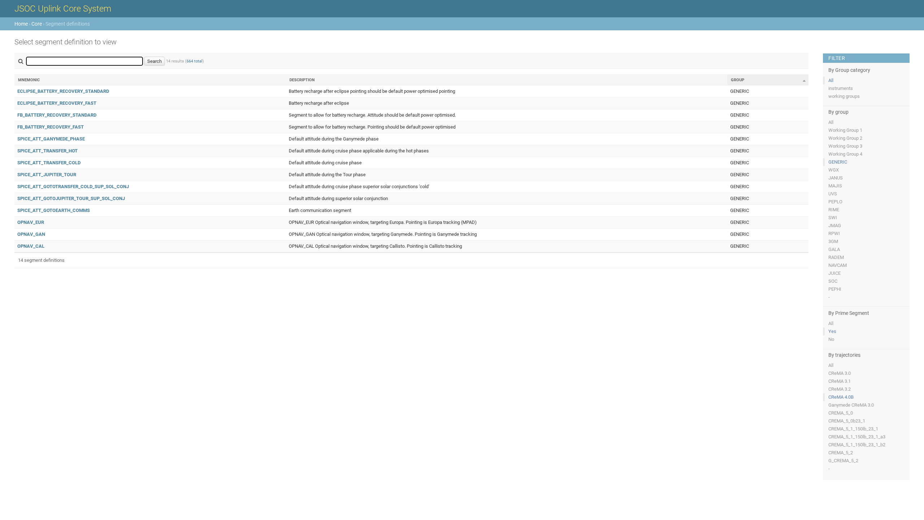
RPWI (834, 233)
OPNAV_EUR (30, 222)
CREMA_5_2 (840, 452)
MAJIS (835, 185)
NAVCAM (837, 265)
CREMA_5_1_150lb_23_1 (853, 429)
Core (36, 24)
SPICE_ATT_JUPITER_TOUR (46, 174)
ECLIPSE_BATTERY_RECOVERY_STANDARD (63, 91)
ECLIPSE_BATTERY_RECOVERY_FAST (56, 103)
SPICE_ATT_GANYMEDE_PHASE (51, 139)
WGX (833, 170)
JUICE (834, 273)
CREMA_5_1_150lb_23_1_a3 (856, 436)
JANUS (835, 178)
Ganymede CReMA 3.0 (851, 405)
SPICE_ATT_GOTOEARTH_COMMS (53, 210)
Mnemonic (29, 80)
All (830, 80)
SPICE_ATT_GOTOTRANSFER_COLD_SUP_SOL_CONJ (73, 186)
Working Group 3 (845, 146)
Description (302, 80)
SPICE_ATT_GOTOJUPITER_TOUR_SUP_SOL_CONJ (71, 198)
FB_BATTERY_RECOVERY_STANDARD (56, 115)
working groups (844, 96)
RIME (833, 209)
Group (737, 80)
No (831, 339)
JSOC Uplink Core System (62, 9)
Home (21, 24)
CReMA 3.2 (839, 389)
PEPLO (835, 201)
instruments (840, 88)
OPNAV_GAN (31, 234)
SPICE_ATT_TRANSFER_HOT (47, 150)
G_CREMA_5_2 (843, 460)
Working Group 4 (845, 154)
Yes (832, 331)
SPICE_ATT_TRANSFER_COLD (48, 162)
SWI (832, 217)
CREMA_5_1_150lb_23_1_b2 (856, 444)
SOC (832, 281)
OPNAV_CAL (30, 246)
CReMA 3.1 (839, 381)
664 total (194, 61)
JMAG (834, 225)
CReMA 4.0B (841, 397)
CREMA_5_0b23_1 (846, 421)
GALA (834, 249)
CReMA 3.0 (839, 373)
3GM (833, 241)
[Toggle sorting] (804, 80)
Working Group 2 (845, 138)
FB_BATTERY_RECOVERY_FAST (50, 127)
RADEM (836, 257)
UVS (832, 193)
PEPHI (834, 289)
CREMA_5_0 (840, 413)
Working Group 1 (845, 130)
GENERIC (837, 162)
